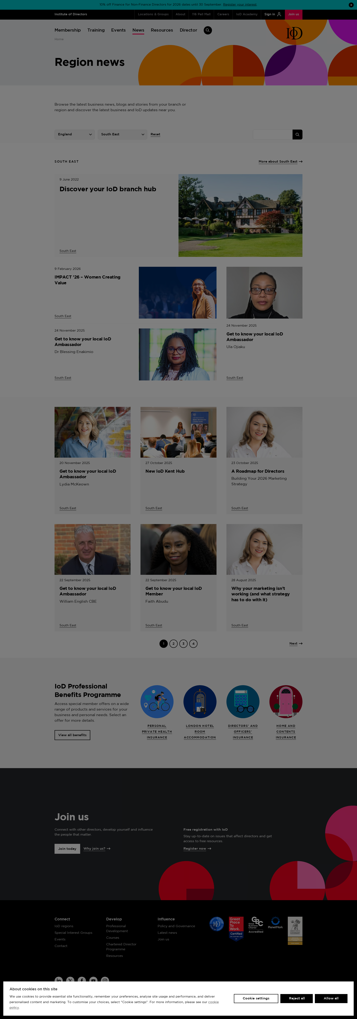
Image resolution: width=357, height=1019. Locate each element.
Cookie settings (256, 998)
